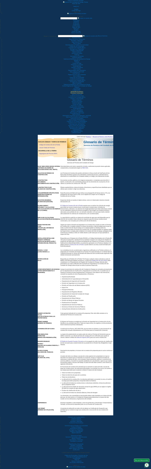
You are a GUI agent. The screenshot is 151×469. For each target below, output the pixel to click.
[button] (85, 18)
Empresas (76, 23)
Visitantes (76, 21)
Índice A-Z (76, 6)
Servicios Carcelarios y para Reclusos (76, 437)
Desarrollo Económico (76, 428)
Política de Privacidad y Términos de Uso (76, 455)
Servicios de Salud (76, 435)
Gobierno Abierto (76, 418)
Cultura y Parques (76, 427)
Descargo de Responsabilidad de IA (76, 457)
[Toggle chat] (146, 464)
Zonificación (76, 449)
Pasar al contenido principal (75, 0)
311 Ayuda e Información (76, 462)
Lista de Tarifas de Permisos (47, 147)
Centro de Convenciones (76, 423)
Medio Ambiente (76, 432)
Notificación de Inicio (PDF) (99, 260)
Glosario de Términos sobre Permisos (103, 136)
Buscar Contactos (77, 461)
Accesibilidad (76, 458)
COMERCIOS (76, 90)
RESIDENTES (76, 37)
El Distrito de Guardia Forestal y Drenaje (71, 341)
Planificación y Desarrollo (76, 444)
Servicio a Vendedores (76, 447)
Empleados (76, 24)
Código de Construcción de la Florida (49, 144)
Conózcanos (76, 25)
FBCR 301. (85, 168)
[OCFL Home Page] (75, 2)
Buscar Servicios (76, 32)
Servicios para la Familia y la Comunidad (76, 45)
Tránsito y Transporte (76, 445)
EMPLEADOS (76, 114)
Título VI (76, 459)
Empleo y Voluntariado (76, 431)
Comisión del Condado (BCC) (76, 417)
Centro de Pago (76, 10)
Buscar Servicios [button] (102, 36)
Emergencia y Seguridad (76, 430)
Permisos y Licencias (76, 441)
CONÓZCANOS (76, 132)
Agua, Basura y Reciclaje (76, 448)
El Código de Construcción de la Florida (71, 205)
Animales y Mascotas (76, 421)
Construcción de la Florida (76, 244)
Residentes (76, 20)
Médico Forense (76, 438)
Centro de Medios (76, 420)
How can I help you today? (141, 460)
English (76, 9)
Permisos (88, 136)
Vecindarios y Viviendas (76, 440)
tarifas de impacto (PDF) (83, 337)
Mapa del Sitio (76, 3)
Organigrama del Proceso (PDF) (48, 153)
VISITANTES (76, 73)
